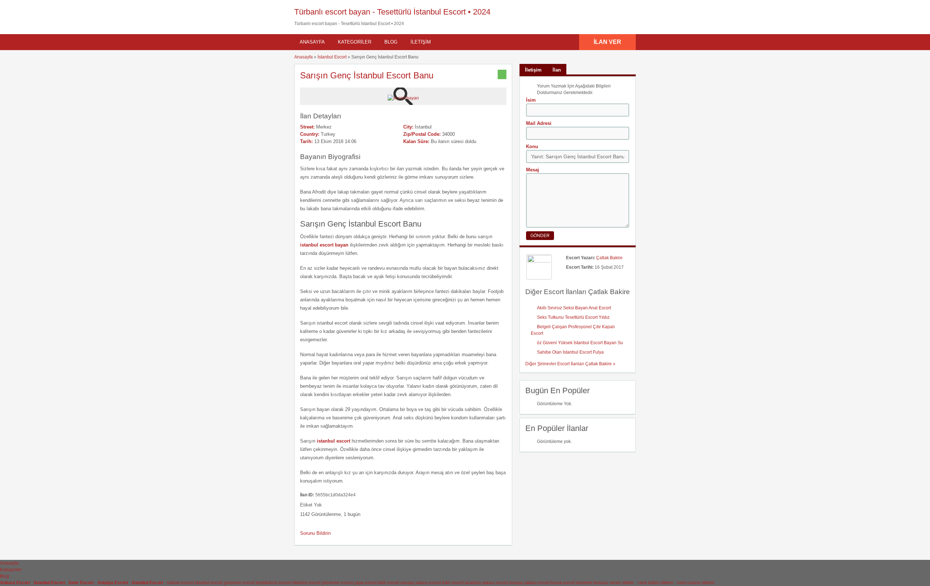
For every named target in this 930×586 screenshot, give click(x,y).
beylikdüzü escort (273, 582)
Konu (532, 146)
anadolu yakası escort (486, 582)
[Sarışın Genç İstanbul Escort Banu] (403, 98)
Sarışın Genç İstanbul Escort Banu (366, 75)
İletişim (421, 42)
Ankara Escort (15, 582)
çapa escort (365, 582)
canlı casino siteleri (696, 582)
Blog (390, 42)
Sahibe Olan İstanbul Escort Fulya (570, 352)
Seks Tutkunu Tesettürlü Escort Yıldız (573, 317)
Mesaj (532, 169)
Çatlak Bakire (609, 257)
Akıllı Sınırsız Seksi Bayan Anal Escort (574, 307)
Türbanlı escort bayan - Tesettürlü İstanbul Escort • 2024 (392, 11)
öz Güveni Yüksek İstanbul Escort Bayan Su (580, 342)
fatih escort (388, 582)
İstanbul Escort (332, 57)
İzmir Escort (81, 582)
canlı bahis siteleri (655, 582)
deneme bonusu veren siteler (605, 582)
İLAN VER (607, 42)
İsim (531, 100)
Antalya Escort (112, 582)
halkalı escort (180, 582)
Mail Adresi (538, 123)
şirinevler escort (239, 582)
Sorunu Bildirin (315, 533)
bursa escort (563, 582)
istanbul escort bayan (324, 245)
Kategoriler (354, 42)
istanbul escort (208, 582)
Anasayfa (312, 42)
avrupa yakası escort (420, 582)
